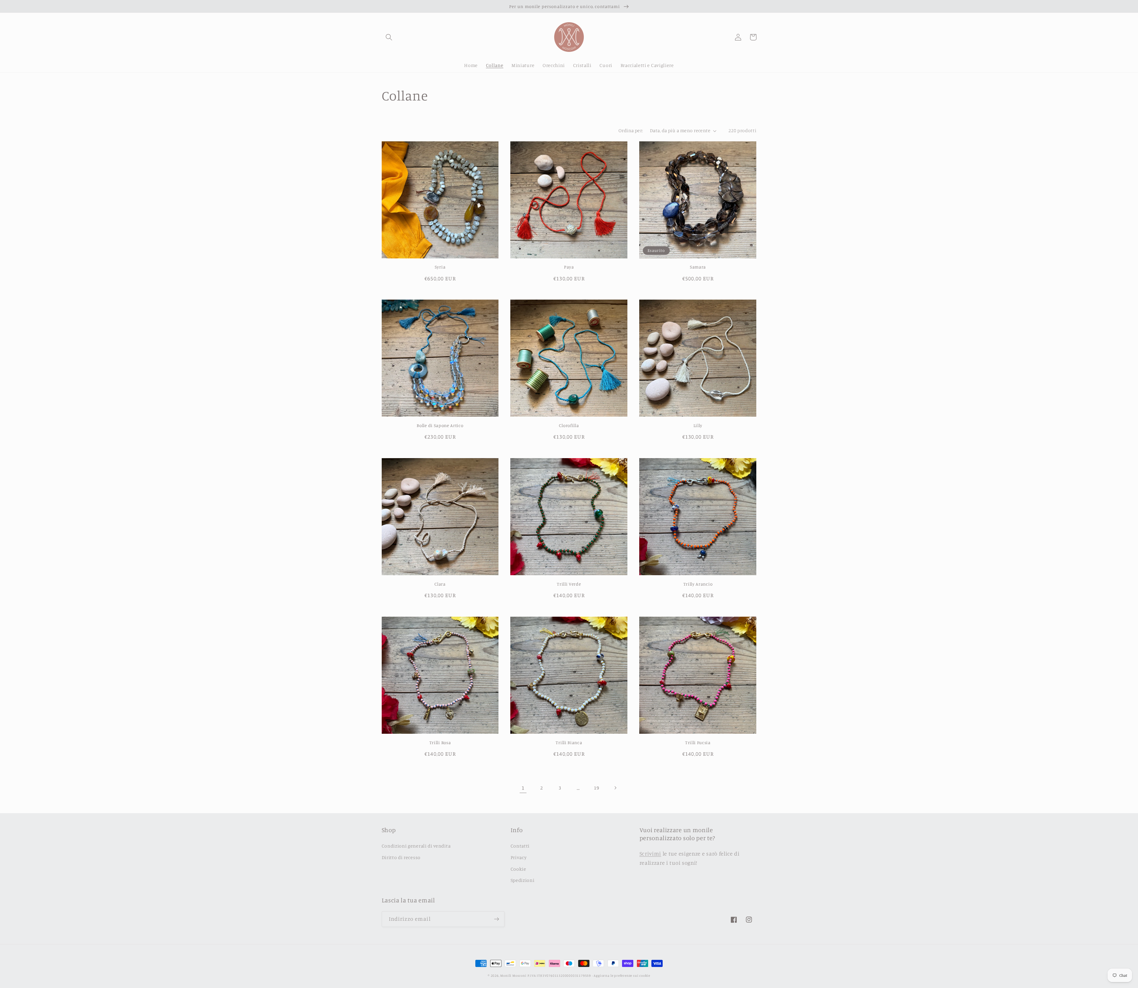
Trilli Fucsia (698, 742)
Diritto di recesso (401, 857)
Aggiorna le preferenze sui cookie (622, 975)
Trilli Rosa (440, 742)
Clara (439, 584)
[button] (389, 37)
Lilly (697, 425)
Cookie (518, 869)
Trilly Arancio (698, 584)
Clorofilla (569, 425)
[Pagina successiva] (615, 787)
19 (596, 788)
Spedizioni (523, 880)
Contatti (520, 846)
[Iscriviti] (496, 919)
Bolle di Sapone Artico (440, 425)
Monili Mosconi (513, 975)
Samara (698, 267)
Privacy (519, 857)
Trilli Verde (569, 584)
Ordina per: (630, 130)
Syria (440, 267)
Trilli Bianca (569, 742)
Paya (569, 267)
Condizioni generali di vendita (416, 846)
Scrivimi (650, 853)
